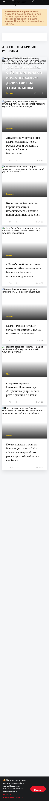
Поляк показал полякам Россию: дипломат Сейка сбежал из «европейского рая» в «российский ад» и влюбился (22, 452)
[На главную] (20, 2)
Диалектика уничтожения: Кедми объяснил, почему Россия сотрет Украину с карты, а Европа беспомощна (23, 145)
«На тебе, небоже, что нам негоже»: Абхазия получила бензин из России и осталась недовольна (24, 270)
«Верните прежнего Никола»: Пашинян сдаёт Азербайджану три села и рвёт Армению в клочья (22, 389)
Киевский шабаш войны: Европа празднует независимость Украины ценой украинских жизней (23, 208)
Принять (38, 790)
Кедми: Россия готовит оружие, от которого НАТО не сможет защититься (23, 329)
